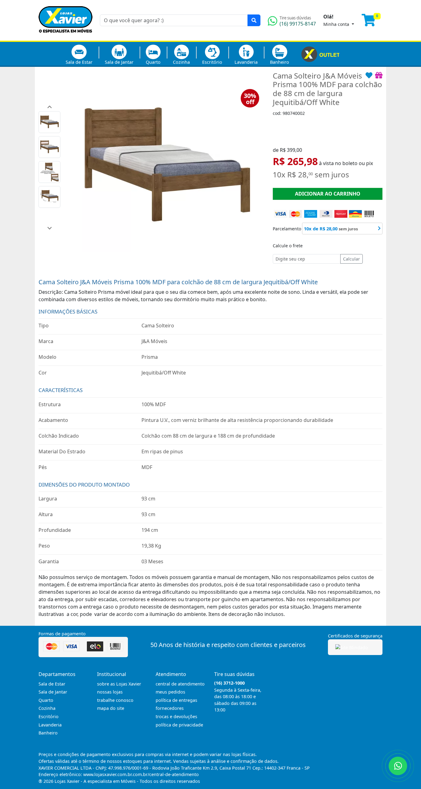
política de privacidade (179, 725)
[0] (372, 22)
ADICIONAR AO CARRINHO (327, 193)
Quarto (153, 62)
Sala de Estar (79, 62)
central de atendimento (180, 684)
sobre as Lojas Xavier (119, 684)
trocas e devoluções (176, 716)
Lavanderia (246, 62)
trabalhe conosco (115, 700)
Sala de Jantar (119, 62)
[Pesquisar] (253, 20)
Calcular (351, 259)
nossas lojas (110, 692)
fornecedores (170, 708)
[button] (49, 106)
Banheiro (279, 62)
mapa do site (110, 708)
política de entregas (176, 700)
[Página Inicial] (65, 37)
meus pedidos (170, 692)
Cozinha (181, 62)
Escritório (212, 62)
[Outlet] (320, 53)
